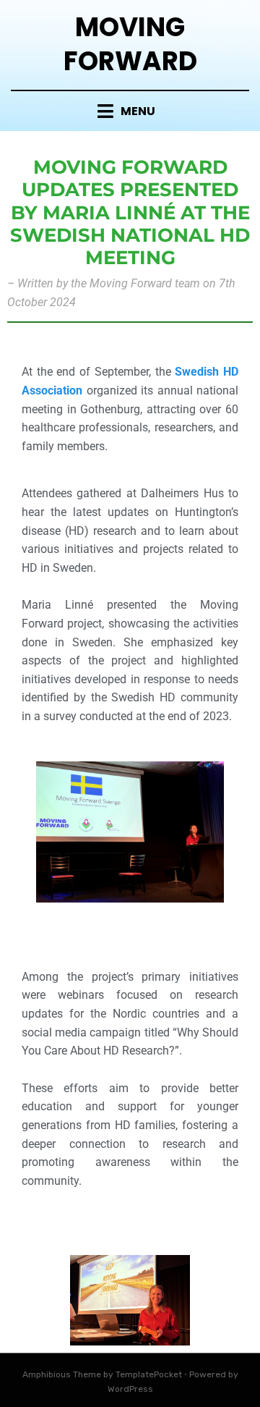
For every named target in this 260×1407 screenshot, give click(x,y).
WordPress (130, 1389)
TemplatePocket (149, 1374)
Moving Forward (130, 44)
